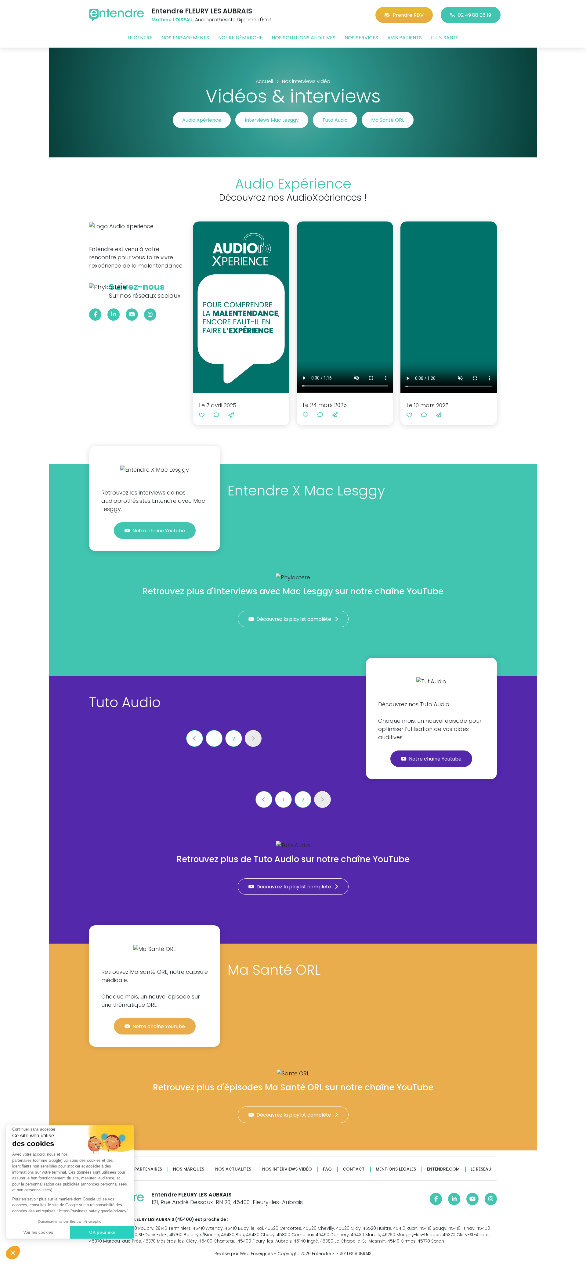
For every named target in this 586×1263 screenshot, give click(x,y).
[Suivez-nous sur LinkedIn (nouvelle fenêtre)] (113, 314)
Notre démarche (240, 37)
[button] (12, 1252)
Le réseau (481, 1169)
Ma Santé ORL (387, 120)
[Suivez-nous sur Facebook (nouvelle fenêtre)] (95, 314)
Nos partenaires (143, 1169)
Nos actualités (233, 1169)
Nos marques (188, 1169)
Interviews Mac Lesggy (272, 120)
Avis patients (404, 37)
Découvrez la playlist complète (294, 619)
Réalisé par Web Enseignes (244, 1253)
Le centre (140, 37)
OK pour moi (102, 1232)
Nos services (361, 37)
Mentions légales (396, 1169)
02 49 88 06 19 (474, 15)
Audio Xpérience (201, 120)
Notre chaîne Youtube (159, 530)
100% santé (445, 37)
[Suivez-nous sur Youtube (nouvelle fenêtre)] (132, 314)
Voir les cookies (38, 1232)
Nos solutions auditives (303, 37)
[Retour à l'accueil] (116, 15)
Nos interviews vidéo (287, 1169)
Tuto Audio (335, 120)
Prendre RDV (408, 15)
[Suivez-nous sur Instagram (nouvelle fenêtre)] (150, 314)
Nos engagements (185, 37)
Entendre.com (443, 1169)
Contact (354, 1169)
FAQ (327, 1169)
